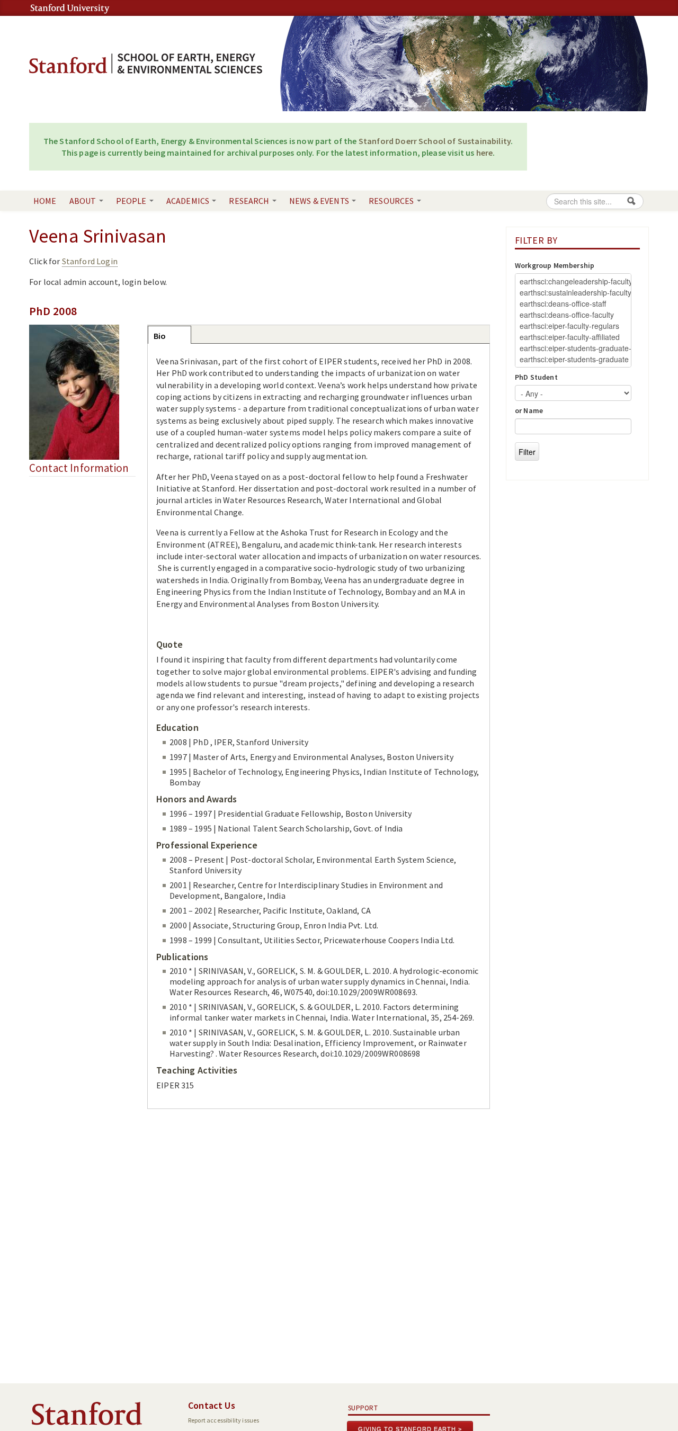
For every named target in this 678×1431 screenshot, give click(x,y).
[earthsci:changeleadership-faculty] (573, 281)
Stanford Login (90, 261)
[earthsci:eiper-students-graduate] (573, 359)
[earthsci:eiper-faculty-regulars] (573, 326)
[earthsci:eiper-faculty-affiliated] (573, 337)
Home (45, 200)
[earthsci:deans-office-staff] (573, 303)
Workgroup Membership (554, 265)
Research (250, 200)
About (83, 200)
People (132, 200)
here (484, 152)
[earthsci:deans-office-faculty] (573, 314)
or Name (529, 410)
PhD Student (536, 377)
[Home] (145, 62)
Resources (392, 200)
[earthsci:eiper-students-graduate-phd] (573, 348)
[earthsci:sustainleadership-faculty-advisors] (573, 292)
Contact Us (211, 1405)
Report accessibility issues (223, 1420)
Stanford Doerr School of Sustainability (435, 141)
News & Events (320, 200)
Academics (188, 200)
